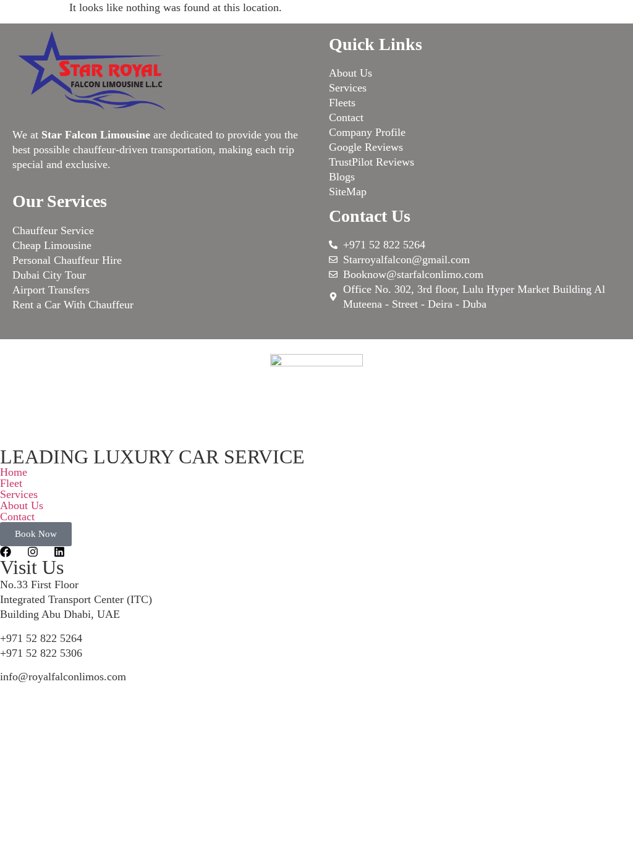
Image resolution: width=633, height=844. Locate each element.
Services (19, 494)
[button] (316, 483)
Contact (17, 516)
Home (13, 472)
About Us (21, 505)
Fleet (11, 483)
